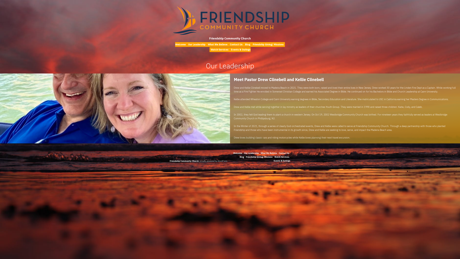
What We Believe (217, 44)
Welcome (180, 44)
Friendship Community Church (230, 38)
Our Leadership (196, 44)
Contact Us (236, 44)
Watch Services (219, 49)
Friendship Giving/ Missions (268, 44)
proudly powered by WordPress (213, 161)
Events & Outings (241, 49)
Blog (247, 44)
